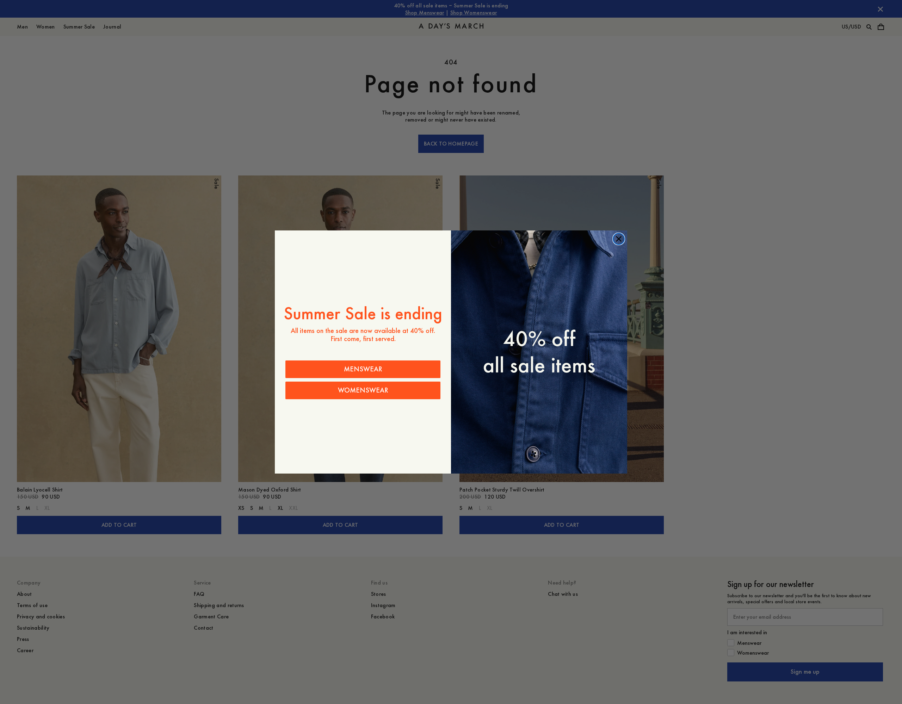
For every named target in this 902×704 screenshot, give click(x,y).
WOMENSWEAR (363, 390)
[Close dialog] (618, 239)
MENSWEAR (363, 369)
